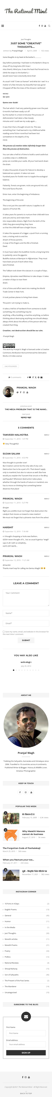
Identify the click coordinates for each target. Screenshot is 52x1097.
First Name (10, 1027)
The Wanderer (27, 986)
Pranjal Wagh (17, 50)
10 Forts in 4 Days (27, 903)
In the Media (27, 927)
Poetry (27, 951)
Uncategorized (11, 366)
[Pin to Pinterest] (38, 377)
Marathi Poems (27, 945)
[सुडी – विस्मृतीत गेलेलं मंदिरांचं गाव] (11, 875)
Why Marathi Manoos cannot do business (33, 832)
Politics (27, 957)
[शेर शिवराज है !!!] (11, 818)
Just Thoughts (27, 933)
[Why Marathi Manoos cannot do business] (11, 835)
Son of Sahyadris (27, 974)
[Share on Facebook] (33, 377)
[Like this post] (30, 377)
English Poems (27, 909)
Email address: (12, 1040)
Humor (27, 921)
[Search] (49, 26)
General (27, 915)
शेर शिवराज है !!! (28, 814)
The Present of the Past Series (27, 980)
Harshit (8, 527)
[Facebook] (39, 26)
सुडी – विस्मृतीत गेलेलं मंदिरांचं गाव (34, 871)
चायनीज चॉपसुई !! (26, 662)
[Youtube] (45, 26)
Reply (46, 435)
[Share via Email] (41, 377)
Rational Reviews (27, 963)
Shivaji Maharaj (27, 968)
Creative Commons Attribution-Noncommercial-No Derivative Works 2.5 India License (26, 352)
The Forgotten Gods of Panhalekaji (21, 848)
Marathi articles (27, 939)
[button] (5, 665)
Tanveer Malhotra (15, 435)
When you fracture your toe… (18, 859)
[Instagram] (42, 26)
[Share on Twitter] (36, 377)
